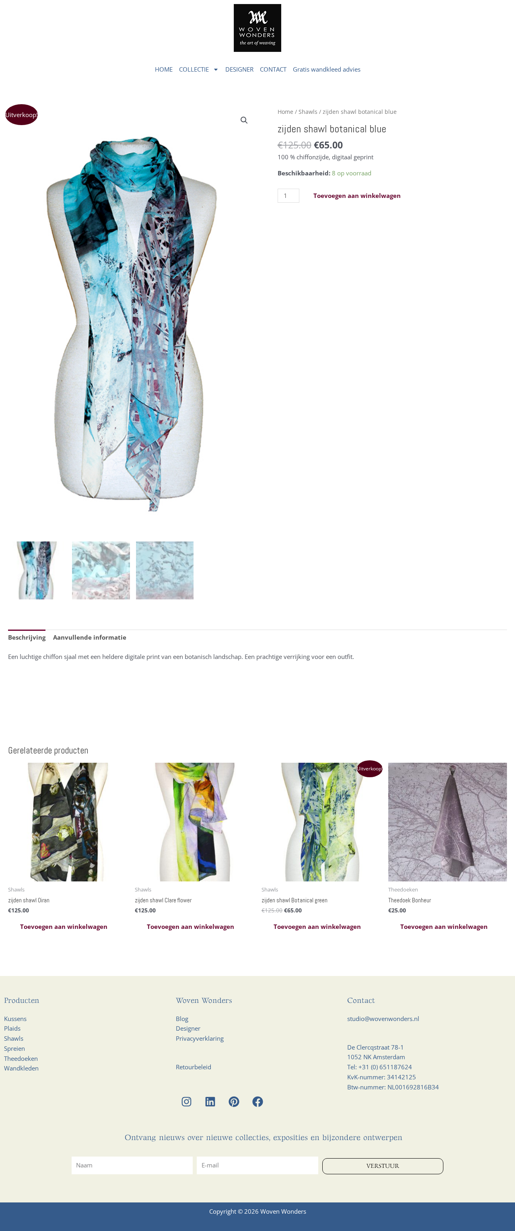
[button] (244, 120)
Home (285, 111)
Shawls (308, 111)
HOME (164, 69)
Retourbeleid (193, 1067)
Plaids (12, 1028)
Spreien (14, 1048)
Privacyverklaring (200, 1038)
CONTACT (273, 69)
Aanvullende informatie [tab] (89, 637)
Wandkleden (21, 1068)
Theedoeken (21, 1058)
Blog (182, 1019)
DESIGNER (239, 69)
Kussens (15, 1019)
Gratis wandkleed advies (326, 69)
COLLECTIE (194, 69)
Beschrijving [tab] (26, 637)
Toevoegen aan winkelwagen (357, 195)
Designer (188, 1028)
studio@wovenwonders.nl (383, 1019)
